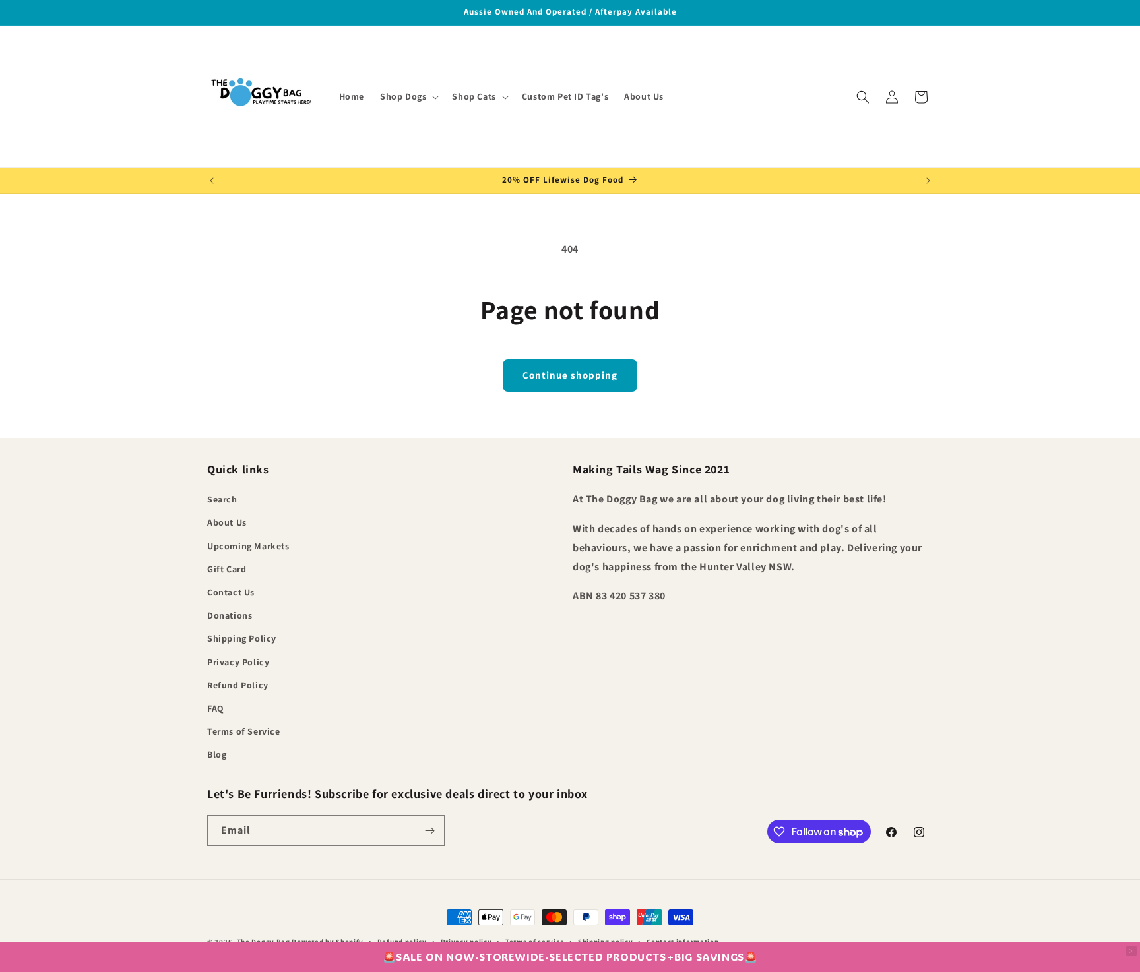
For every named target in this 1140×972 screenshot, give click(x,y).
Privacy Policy (238, 662)
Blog (216, 754)
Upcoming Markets (248, 546)
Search (222, 499)
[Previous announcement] (211, 180)
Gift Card (226, 569)
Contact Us (231, 592)
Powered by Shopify (328, 941)
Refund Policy (238, 685)
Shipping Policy (241, 638)
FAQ (215, 708)
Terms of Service (243, 731)
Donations (229, 615)
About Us (227, 522)
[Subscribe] (429, 830)
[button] (408, 96)
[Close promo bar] (1131, 951)
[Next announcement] (928, 180)
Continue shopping (570, 375)
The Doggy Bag (264, 941)
